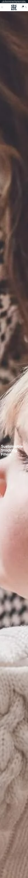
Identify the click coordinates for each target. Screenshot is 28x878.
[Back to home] (14, 7)
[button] (2, 7)
